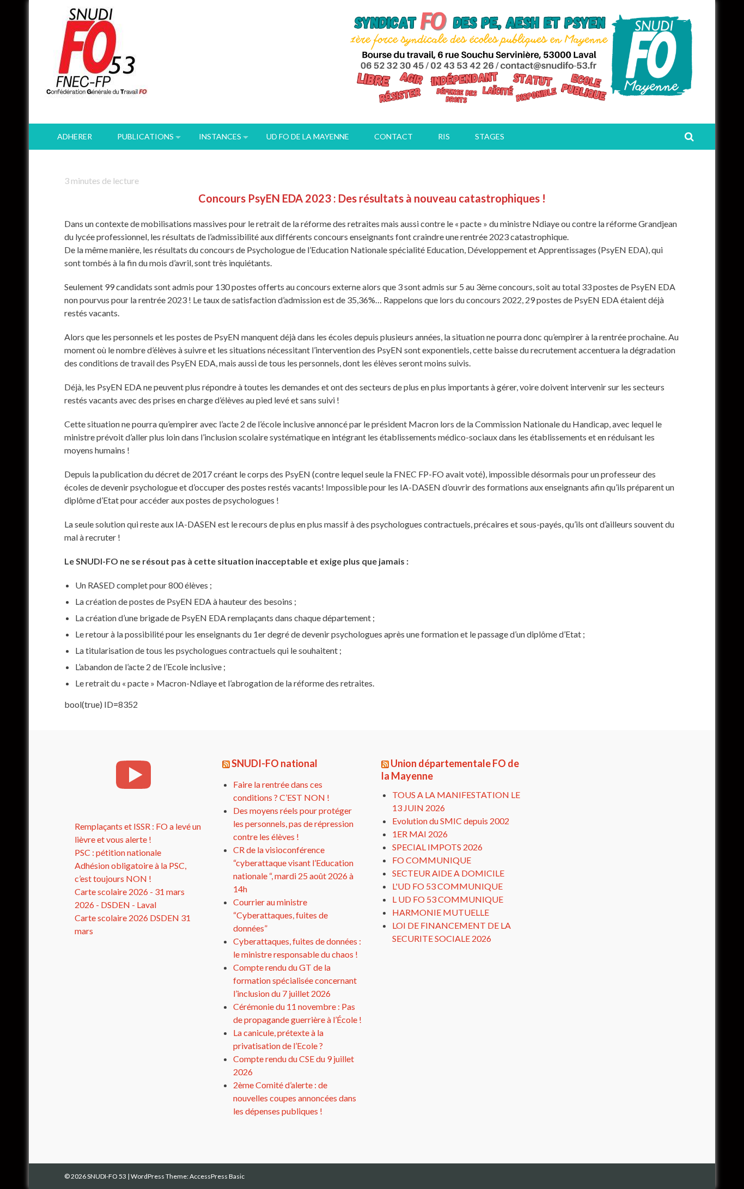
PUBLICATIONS (145, 136)
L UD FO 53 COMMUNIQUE (447, 899)
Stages (489, 136)
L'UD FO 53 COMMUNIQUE (447, 886)
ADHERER (74, 136)
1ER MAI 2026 (420, 834)
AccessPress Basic (217, 1176)
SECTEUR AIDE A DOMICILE (448, 873)
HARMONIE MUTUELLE (440, 912)
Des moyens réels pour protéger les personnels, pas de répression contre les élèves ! (293, 823)
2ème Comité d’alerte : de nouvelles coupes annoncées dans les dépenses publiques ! (294, 1098)
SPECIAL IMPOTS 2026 (437, 847)
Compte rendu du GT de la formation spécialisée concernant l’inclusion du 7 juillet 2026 (295, 980)
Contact (393, 136)
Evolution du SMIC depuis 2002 (450, 821)
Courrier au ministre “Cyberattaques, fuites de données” (280, 915)
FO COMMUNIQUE (431, 860)
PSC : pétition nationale (118, 852)
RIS (444, 136)
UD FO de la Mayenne (307, 136)
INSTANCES (220, 136)
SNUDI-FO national (274, 763)
